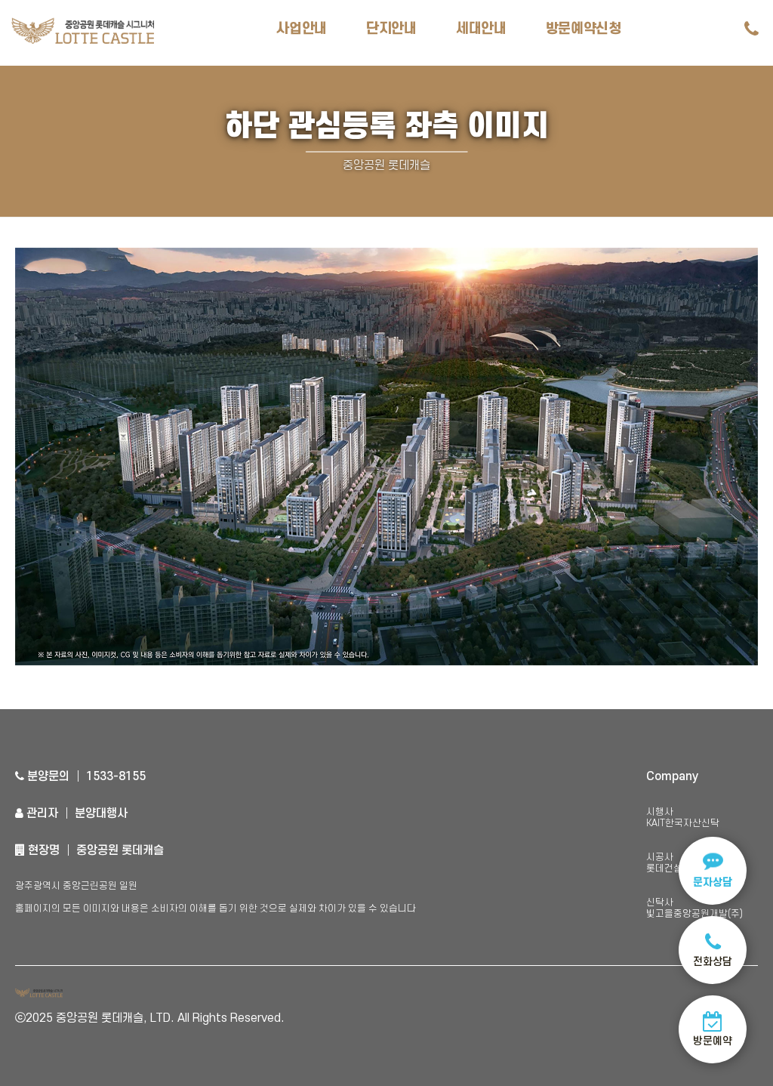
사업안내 (301, 29)
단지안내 (391, 29)
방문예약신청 (583, 29)
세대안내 (481, 29)
